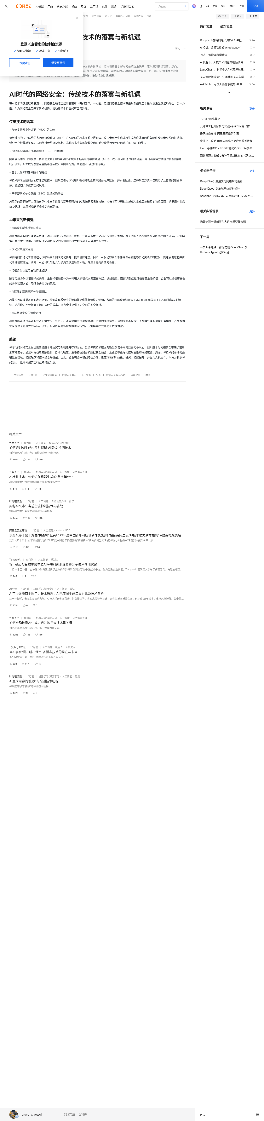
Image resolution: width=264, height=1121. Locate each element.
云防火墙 (32, 375)
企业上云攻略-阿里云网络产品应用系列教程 (226, 141)
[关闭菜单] (6, 6)
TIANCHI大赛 (123, 16)
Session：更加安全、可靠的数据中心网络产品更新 (227, 196)
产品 (50, 6)
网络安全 (135, 375)
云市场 (94, 6)
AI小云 (13, 588)
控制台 (232, 6)
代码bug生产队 (17, 647)
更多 (252, 108)
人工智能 (86, 375)
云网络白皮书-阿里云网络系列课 (219, 133)
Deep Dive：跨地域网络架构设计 (220, 188)
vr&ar (59, 530)
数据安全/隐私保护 (115, 375)
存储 (148, 375)
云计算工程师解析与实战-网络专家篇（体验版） (227, 126)
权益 (74, 6)
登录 (255, 6)
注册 (241, 6)
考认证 (108, 16)
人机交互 (71, 647)
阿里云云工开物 (18, 530)
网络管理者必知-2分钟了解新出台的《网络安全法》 (227, 155)
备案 (223, 6)
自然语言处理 (79, 472)
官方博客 (96, 16)
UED (67, 530)
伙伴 (104, 6)
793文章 (69, 1114)
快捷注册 (25, 63)
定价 (83, 6)
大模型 (40, 6)
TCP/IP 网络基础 (210, 119)
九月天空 (14, 443)
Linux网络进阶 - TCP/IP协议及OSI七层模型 (226, 148)
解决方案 (62, 6)
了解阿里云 (127, 6)
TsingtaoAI (15, 559)
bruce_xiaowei (32, 1114)
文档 (215, 6)
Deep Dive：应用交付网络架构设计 (221, 181)
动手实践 (83, 16)
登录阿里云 (58, 63)
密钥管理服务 (50, 375)
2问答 (83, 1114)
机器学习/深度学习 (46, 472)
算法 (71, 501)
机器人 (59, 647)
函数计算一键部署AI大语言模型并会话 (223, 221)
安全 (98, 375)
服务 (114, 6)
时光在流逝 (15, 501)
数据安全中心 (69, 375)
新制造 (54, 559)
